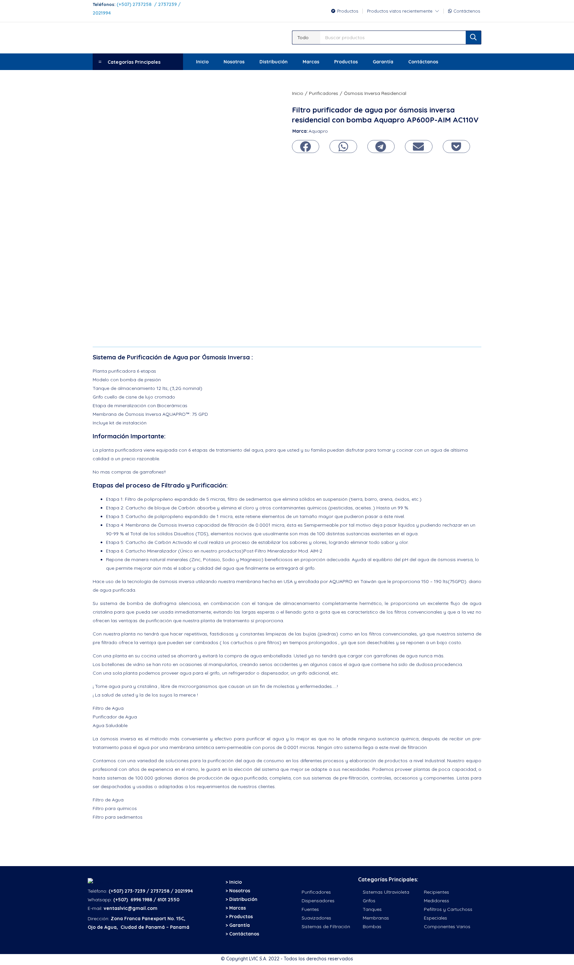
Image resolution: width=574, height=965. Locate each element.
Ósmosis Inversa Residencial (375, 93)
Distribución (273, 62)
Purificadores (323, 93)
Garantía (383, 62)
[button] (306, 37)
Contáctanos (423, 62)
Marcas (311, 62)
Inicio (202, 62)
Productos (346, 62)
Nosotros (234, 62)
